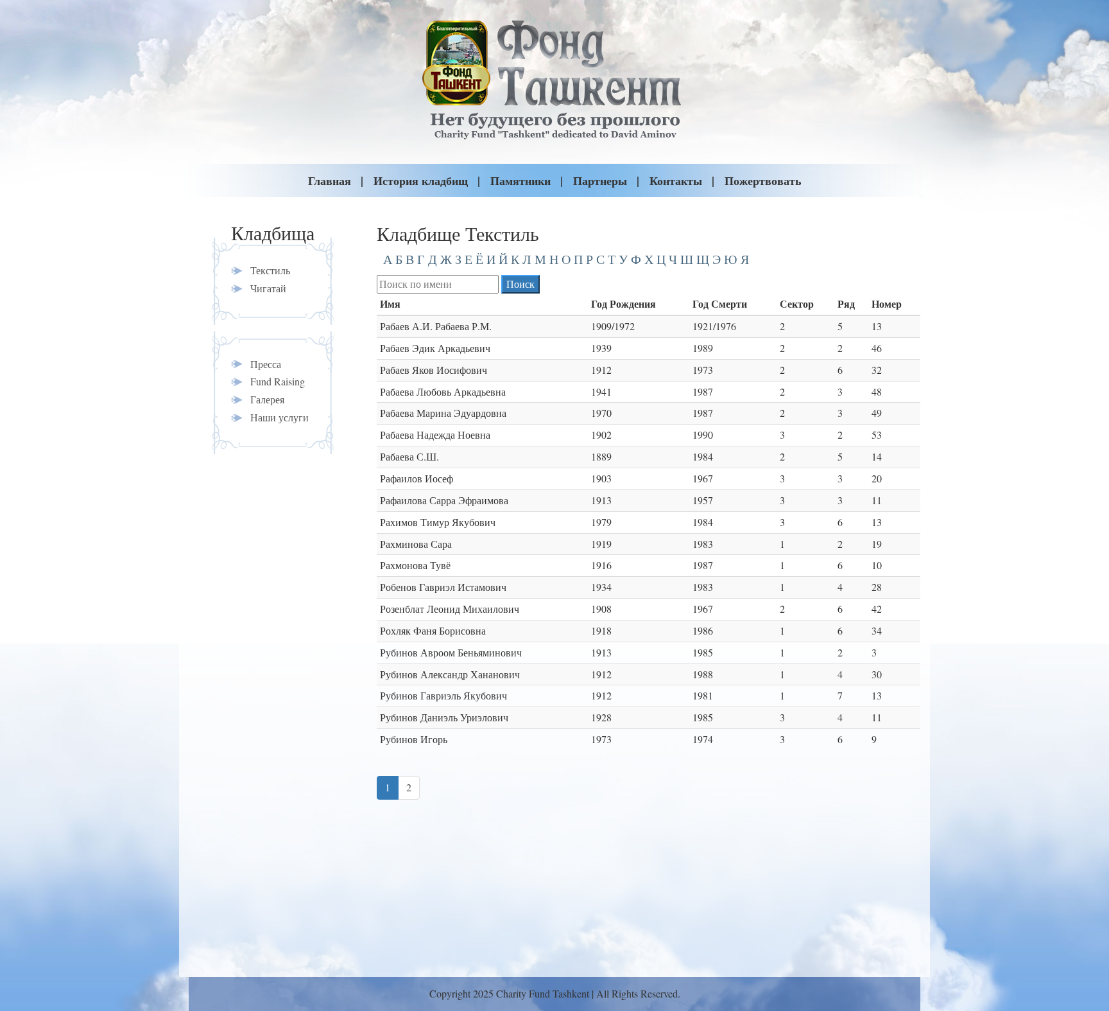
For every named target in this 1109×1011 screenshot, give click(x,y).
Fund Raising (277, 381)
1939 (601, 348)
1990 (702, 434)
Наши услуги (279, 417)
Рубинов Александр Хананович (450, 674)
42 (877, 608)
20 (877, 478)
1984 (702, 456)
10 (877, 565)
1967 (702, 478)
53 (877, 434)
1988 (702, 674)
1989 (702, 348)
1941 (601, 391)
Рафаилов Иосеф (416, 478)
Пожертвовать (763, 180)
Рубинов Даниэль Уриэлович (444, 717)
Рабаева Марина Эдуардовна (443, 412)
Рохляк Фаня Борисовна (433, 630)
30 (877, 674)
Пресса (265, 364)
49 (877, 412)
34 (877, 630)
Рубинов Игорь (413, 739)
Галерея (267, 399)
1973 (702, 369)
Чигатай (268, 288)
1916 (601, 565)
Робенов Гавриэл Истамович (443, 586)
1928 (601, 717)
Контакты (675, 180)
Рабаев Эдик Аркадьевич (435, 348)
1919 (601, 543)
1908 (601, 608)
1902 (601, 434)
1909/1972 (613, 326)
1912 (601, 369)
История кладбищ (421, 180)
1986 (702, 630)
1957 (702, 500)
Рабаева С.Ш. (409, 456)
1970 (601, 412)
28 (877, 586)
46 (877, 348)
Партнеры (600, 180)
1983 (702, 543)
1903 (601, 478)
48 (877, 391)
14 (877, 456)
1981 (702, 695)
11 (877, 500)
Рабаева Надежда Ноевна (435, 434)
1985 (702, 652)
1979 (601, 522)
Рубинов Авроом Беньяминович (451, 652)
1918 (601, 630)
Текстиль (270, 270)
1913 (601, 500)
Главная (329, 180)
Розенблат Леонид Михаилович (449, 608)
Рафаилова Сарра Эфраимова (444, 500)
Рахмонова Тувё (415, 565)
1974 (702, 739)
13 (877, 326)
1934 (601, 586)
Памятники (520, 180)
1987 (702, 391)
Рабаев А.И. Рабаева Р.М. (436, 326)
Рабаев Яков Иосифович (433, 369)
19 (877, 543)
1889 (601, 456)
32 (877, 369)
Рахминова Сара (416, 543)
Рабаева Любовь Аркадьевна (443, 391)
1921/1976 (714, 326)
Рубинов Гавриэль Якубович (443, 695)
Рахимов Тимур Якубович (437, 522)
